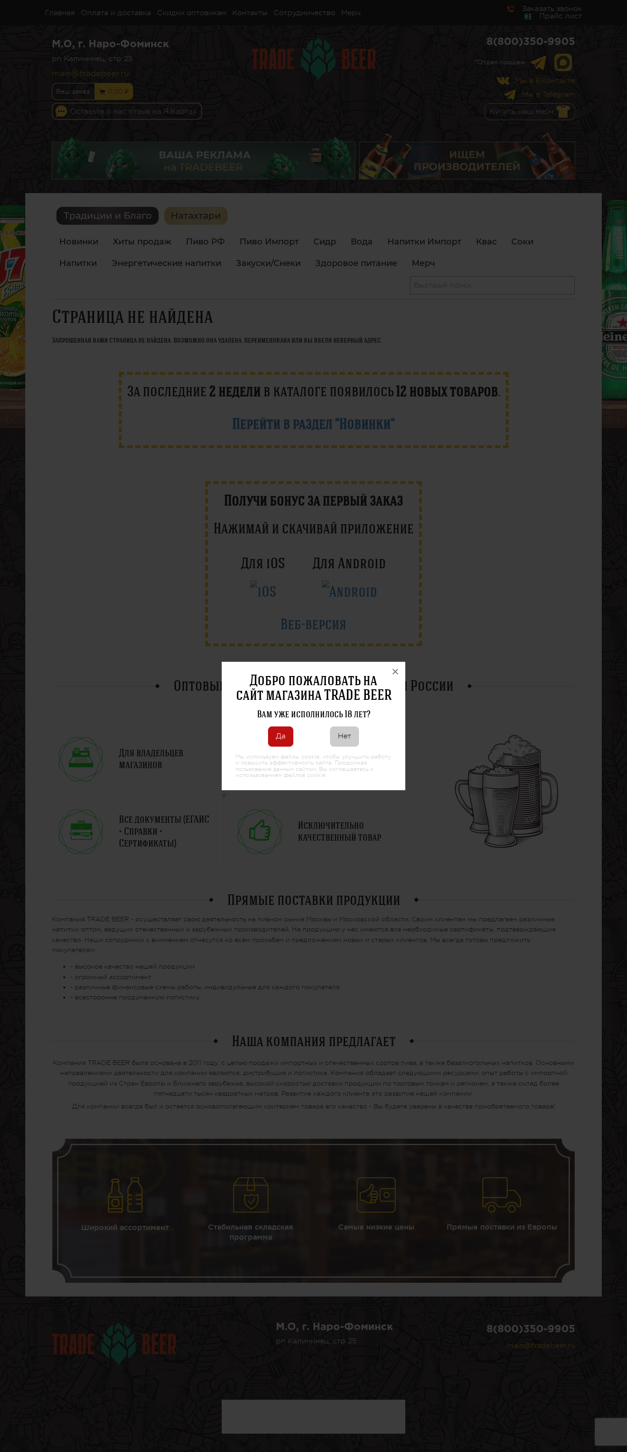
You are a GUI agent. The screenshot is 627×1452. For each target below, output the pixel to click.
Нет (344, 736)
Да (281, 736)
